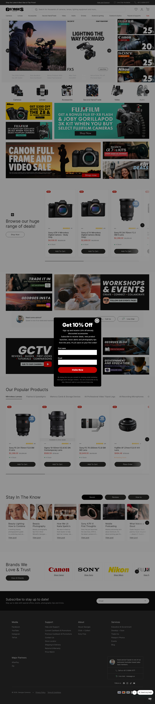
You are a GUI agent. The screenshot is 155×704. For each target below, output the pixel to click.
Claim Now (77, 370)
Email (60, 358)
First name (62, 348)
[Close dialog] (97, 321)
